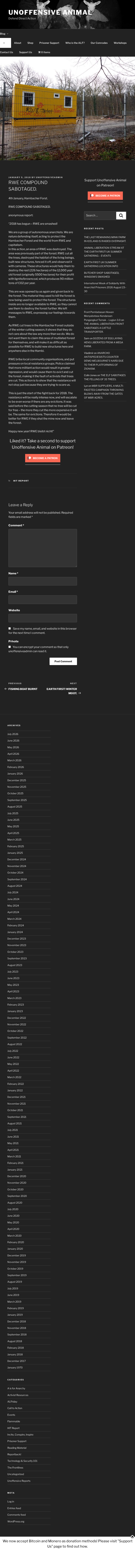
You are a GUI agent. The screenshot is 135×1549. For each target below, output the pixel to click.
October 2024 (15, 872)
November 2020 (16, 1182)
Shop (30, 42)
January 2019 (15, 1314)
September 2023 (17, 958)
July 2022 (12, 1050)
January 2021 (14, 1169)
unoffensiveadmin (49, 177)
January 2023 (15, 1011)
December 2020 (16, 1176)
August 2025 (14, 806)
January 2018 (15, 1354)
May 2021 (13, 1143)
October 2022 (15, 1030)
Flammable (13, 1421)
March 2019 (14, 1301)
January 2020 (15, 1248)
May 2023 (13, 984)
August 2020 (14, 1202)
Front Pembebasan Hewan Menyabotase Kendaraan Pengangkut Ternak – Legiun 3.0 (102, 315)
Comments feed (16, 1514)
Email (13, 591)
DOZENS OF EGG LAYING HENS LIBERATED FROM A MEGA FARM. (103, 342)
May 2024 (13, 905)
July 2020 (12, 1209)
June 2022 (13, 1057)
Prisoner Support (49, 42)
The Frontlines (15, 1467)
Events (11, 1414)
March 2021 (14, 1156)
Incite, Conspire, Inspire (20, 1434)
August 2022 (14, 1044)
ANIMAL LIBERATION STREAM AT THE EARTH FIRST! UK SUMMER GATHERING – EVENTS (104, 251)
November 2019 (16, 1261)
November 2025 (16, 786)
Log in (10, 1501)
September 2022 (17, 1037)
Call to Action (14, 1408)
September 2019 (17, 1275)
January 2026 (15, 773)
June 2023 (13, 978)
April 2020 (13, 1228)
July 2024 (12, 892)
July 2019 (12, 1288)
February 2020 (15, 1242)
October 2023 (15, 951)
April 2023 (13, 991)
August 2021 (14, 1123)
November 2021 (16, 1103)
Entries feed (14, 1508)
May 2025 (13, 826)
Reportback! (14, 1454)
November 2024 (16, 866)
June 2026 (13, 740)
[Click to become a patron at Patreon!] (42, 463)
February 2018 (15, 1347)
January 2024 (15, 932)
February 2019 (15, 1308)
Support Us (25, 52)
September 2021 (16, 1116)
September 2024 (17, 879)
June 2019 (13, 1294)
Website (14, 610)
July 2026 (12, 733)
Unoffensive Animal (50, 12)
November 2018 (16, 1327)
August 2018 (14, 1341)
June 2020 (13, 1215)
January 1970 (15, 1367)
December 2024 (16, 859)
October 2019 (15, 1268)
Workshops (120, 42)
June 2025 (13, 819)
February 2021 (15, 1162)
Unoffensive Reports (18, 1480)
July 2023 (12, 971)
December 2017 (16, 1360)
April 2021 (13, 1149)
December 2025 (16, 780)
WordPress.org (15, 1521)
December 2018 (16, 1321)
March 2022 (14, 1077)
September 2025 (17, 800)
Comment (16, 525)
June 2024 (13, 899)
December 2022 (16, 1017)
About (17, 42)
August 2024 (14, 885)
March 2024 (14, 918)
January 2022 (15, 1090)
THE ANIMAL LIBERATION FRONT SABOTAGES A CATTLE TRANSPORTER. (104, 327)
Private (13, 641)
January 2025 (15, 852)
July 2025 (12, 813)
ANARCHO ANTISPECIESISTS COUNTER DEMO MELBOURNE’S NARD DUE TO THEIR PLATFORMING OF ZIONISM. (104, 360)
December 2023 (16, 938)
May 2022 (13, 1063)
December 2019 (16, 1255)
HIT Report (21, 481)
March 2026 (14, 760)
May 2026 (13, 747)
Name (13, 573)
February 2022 (15, 1083)
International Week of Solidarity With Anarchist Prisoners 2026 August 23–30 (105, 287)
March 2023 (14, 998)
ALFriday (12, 1401)
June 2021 (13, 1136)
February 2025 (15, 846)
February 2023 (15, 1004)
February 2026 (15, 766)
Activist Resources (17, 1395)
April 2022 (13, 1070)
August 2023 (14, 965)
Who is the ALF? (75, 42)
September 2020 (17, 1195)
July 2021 (12, 1129)
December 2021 (16, 1096)
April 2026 (13, 753)
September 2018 (17, 1334)
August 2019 (14, 1281)
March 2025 (14, 839)
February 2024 (15, 925)
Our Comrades (99, 42)
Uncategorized (15, 1474)
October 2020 (15, 1189)
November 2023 (16, 945)
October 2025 (15, 793)
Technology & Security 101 (22, 1460)
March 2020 (14, 1235)
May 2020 (13, 1222)
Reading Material (16, 1447)
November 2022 (16, 1024)
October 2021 (15, 1110)
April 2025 (13, 833)
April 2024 (13, 912)
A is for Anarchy (16, 1388)
